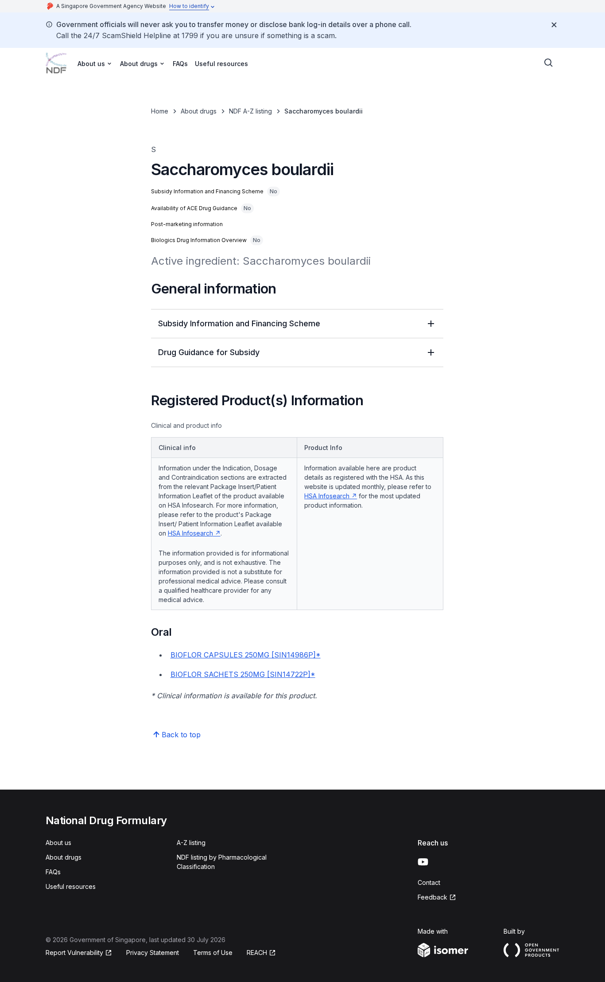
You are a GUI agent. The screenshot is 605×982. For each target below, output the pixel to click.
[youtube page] (423, 862)
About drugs (199, 111)
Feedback (432, 897)
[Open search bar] (548, 63)
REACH (257, 952)
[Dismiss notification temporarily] (554, 24)
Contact (429, 882)
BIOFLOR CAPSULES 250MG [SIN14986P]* (246, 654)
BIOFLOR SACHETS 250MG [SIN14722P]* (243, 674)
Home (159, 111)
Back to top (181, 734)
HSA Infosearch (190, 533)
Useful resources (221, 63)
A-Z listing (191, 842)
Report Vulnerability (74, 952)
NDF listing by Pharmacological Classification (222, 861)
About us (58, 842)
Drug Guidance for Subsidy (209, 352)
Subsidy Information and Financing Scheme (239, 323)
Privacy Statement (152, 952)
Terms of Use (213, 952)
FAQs (180, 63)
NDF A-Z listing (250, 111)
